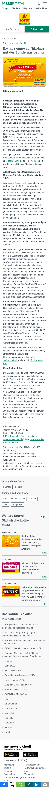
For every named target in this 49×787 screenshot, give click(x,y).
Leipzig (18, 487)
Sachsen (7, 487)
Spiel (5, 504)
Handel (8, 732)
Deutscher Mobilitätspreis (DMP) (20, 675)
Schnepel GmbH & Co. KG (17, 689)
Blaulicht (16, 8)
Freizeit (32, 499)
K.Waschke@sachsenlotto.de (23, 436)
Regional (27, 8)
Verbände (9, 723)
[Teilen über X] (12, 784)
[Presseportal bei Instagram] (25, 760)
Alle (43, 517)
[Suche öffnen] (39, 4)
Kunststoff (9, 713)
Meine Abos (41, 8)
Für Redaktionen (32, 765)
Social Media (30, 777)
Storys (5, 8)
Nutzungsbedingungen (35, 768)
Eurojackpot (17, 504)
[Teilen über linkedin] (37, 784)
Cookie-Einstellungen (14, 777)
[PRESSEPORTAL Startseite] (13, 4)
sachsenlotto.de (15, 161)
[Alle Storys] (24, 24)
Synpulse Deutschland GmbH (18, 685)
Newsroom (29, 417)
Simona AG (10, 666)
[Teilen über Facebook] (4, 784)
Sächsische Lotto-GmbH (14, 43)
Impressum (9, 765)
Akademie (8, 771)
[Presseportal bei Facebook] (17, 761)
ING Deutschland (13, 670)
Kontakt (7, 768)
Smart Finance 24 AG (15, 680)
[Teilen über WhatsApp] (20, 784)
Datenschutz (9, 774)
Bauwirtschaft (11, 708)
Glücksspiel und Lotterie (14, 499)
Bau (6, 699)
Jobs (26, 771)
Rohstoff (8, 727)
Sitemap (7, 780)
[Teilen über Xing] (29, 784)
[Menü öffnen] (45, 4)
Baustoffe (9, 718)
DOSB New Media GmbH (16, 694)
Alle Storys (11, 29)
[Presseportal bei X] (21, 761)
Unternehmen (11, 704)
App (33, 161)
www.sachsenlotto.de (13, 439)
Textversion (29, 774)
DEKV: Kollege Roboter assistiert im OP (23, 648)
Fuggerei (9, 661)
